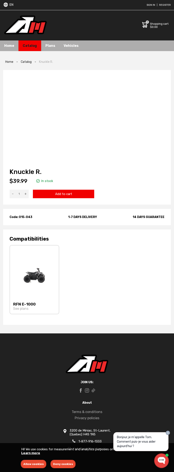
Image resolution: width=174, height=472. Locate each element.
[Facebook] (81, 390)
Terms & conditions (87, 412)
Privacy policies (87, 418)
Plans (50, 46)
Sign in (151, 5)
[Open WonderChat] (161, 461)
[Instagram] (87, 390)
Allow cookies (33, 464)
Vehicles (71, 46)
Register (165, 5)
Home (9, 46)
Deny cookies (63, 464)
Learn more (30, 453)
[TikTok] (93, 390)
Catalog (30, 46)
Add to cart (63, 194)
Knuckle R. (46, 62)
